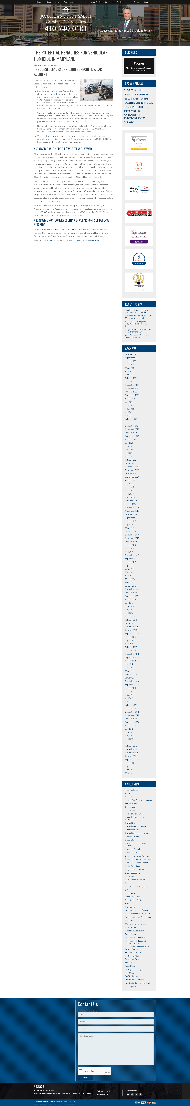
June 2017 (129, 569)
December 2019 (132, 508)
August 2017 (130, 562)
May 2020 (129, 491)
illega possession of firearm (137, 910)
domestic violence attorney (137, 856)
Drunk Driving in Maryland (135, 880)
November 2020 (132, 470)
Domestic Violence (133, 852)
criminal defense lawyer (135, 826)
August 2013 (130, 688)
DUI (126, 883)
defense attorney (132, 837)
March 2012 (130, 743)
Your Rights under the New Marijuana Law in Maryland (137, 311)
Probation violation (133, 952)
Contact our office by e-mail (46, 230)
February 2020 (131, 501)
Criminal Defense (132, 823)
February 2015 (131, 647)
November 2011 (132, 753)
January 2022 (130, 422)
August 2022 (130, 399)
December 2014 (132, 654)
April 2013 (129, 698)
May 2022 (129, 409)
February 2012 (131, 746)
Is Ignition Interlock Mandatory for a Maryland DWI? (138, 331)
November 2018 (132, 538)
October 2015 (131, 630)
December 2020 (132, 467)
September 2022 (132, 395)
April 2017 (129, 576)
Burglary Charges (132, 804)
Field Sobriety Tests (133, 900)
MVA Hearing (130, 927)
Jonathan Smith (55, 65)
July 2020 (129, 484)
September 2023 (132, 358)
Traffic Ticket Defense (134, 980)
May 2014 (129, 671)
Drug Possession (132, 873)
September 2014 (132, 657)
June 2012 (129, 732)
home (38, 2)
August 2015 (130, 637)
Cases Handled (70, 2)
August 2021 (130, 439)
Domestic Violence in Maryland (138, 859)
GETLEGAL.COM (59, 1104)
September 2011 (132, 760)
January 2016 (130, 623)
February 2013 (131, 705)
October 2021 (131, 433)
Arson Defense (131, 790)
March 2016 (130, 617)
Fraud (127, 904)
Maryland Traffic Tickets (135, 924)
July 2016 (129, 603)
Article (127, 793)
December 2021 (132, 426)
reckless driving (132, 956)
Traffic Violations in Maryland (137, 983)
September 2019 (132, 518)
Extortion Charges (132, 897)
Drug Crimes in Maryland (135, 870)
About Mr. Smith (52, 2)
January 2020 (130, 504)
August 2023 (130, 361)
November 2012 (132, 715)
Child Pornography (133, 814)
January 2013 (130, 708)
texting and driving (133, 969)
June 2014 (129, 668)
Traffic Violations (132, 111)
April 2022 (129, 412)
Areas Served (134, 2)
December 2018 (132, 535)
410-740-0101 (66, 29)
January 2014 (130, 678)
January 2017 (130, 586)
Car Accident (49, 240)
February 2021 (131, 460)
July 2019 (129, 525)
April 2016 (129, 613)
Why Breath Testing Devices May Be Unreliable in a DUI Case (137, 324)
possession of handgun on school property (137, 948)
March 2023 (130, 375)
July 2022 (129, 402)
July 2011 (129, 766)
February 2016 (131, 620)
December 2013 (132, 681)
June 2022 (129, 405)
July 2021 (129, 443)
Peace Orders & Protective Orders (138, 102)
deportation (130, 840)
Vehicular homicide (45, 136)
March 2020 (130, 497)
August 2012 (130, 726)
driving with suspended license (138, 866)
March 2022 (130, 416)
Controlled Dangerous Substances (134, 818)
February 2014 (131, 674)
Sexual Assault (131, 966)
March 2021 (130, 457)
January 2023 (130, 382)
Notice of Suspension (134, 931)
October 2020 (131, 474)
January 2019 (130, 531)
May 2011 (129, 773)
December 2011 (132, 749)
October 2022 (131, 392)
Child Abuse (129, 122)
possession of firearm (135, 938)
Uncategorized (131, 987)
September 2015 (132, 634)
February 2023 (131, 378)
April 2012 (129, 739)
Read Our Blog (118, 2)
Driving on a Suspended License (137, 107)
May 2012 (129, 736)
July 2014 (129, 664)
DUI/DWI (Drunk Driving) (133, 90)
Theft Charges (131, 973)
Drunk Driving (130, 876)
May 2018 (129, 548)
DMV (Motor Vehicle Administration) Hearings (134, 117)
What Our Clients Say (99, 2)
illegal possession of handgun (138, 917)
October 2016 (131, 593)
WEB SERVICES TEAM (71, 1104)
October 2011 (131, 756)
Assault (128, 797)
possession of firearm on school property (136, 942)
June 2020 (129, 487)
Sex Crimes (130, 963)
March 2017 (130, 579)
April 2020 (129, 494)
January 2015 (130, 651)
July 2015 (129, 640)
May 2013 (129, 695)
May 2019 (129, 528)
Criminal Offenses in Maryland (138, 833)
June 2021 (129, 446)
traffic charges (131, 976)
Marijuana (129, 921)
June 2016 (129, 606)
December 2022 (132, 385)
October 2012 (131, 719)
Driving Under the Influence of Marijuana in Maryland (138, 317)
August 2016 (130, 600)
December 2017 (132, 555)
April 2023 (129, 371)
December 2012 (132, 712)
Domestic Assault (132, 849)
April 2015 (129, 644)
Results (83, 2)
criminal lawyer (131, 830)
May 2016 (129, 610)
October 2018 (131, 542)
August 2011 (130, 763)
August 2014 (130, 661)
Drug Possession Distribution (136, 94)
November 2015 (132, 627)
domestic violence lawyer (136, 863)
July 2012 (129, 729)
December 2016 (132, 589)
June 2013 (129, 691)
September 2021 (132, 436)
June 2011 (129, 770)
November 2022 (132, 388)
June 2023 (129, 365)
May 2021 (129, 450)
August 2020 (130, 480)
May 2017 (129, 572)
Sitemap (65, 1101)
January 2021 (130, 463)
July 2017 (129, 565)
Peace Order (130, 934)
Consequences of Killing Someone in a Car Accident (82, 240)
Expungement (131, 893)
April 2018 (129, 552)
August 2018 (130, 545)
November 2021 (132, 429)
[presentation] (94, 1071)
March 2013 (130, 702)
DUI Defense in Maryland (136, 887)
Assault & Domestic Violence (136, 98)
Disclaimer (73, 1101)
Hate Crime (130, 907)
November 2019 (132, 511)
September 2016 (132, 596)
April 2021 (129, 453)
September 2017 (132, 559)
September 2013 (132, 685)
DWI (127, 890)
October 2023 (131, 354)
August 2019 (130, 521)
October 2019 (131, 514)
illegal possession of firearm (137, 914)
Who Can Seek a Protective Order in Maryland (137, 336)
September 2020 (132, 477)
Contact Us (148, 2)
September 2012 (132, 722)
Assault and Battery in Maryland (138, 800)
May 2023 (129, 368)
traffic (56, 94)
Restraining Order (132, 959)
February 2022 (131, 419)
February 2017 (131, 583)
